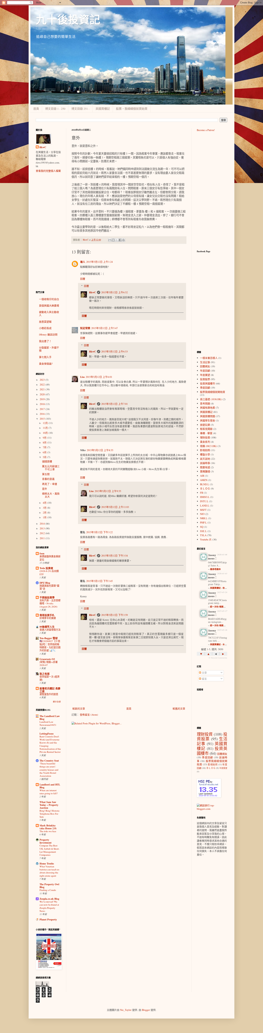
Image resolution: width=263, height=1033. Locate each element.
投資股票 (205, 379)
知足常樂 (85, 328)
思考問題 (205, 403)
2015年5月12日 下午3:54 (114, 555)
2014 (42, 523)
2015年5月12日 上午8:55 (100, 450)
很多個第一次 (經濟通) (49, 678)
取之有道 (45, 674)
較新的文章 (78, 708)
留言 (204, 678)
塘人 (82, 262)
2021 (42, 389)
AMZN (203, 480)
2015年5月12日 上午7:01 (114, 404)
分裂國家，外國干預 (49, 349)
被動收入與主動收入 (49, 313)
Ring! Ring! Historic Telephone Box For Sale (50, 814)
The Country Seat (49, 760)
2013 (42, 528)
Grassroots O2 (47, 659)
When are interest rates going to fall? (49, 792)
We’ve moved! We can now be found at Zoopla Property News (49, 906)
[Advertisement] (48, 231)
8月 (45, 442)
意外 (44, 488)
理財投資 (205, 437)
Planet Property (48, 919)
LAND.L (204, 505)
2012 (42, 533)
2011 (42, 538)
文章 (204, 672)
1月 (45, 517)
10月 (45, 432)
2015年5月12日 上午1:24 (99, 261)
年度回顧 (205, 370)
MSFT (203, 509)
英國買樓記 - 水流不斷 (220, 644)
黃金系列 (205, 441)
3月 (45, 507)
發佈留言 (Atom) (89, 714)
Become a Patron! (206, 130)
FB (201, 492)
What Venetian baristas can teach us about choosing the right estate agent (49, 871)
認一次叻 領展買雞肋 (220, 606)
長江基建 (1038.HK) (211, 399)
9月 (45, 437)
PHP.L (203, 522)
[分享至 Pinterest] (123, 240)
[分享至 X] (116, 240)
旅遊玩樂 (205, 424)
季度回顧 (205, 387)
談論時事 (205, 463)
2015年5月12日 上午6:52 (114, 292)
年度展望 (205, 375)
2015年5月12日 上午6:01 (99, 377)
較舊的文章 (179, 708)
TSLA (203, 535)
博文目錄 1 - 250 (55, 108)
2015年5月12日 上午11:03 (115, 507)
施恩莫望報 (45, 321)
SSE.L (203, 531)
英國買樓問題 (207, 416)
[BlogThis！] (113, 240)
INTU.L (204, 501)
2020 (42, 394)
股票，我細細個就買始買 (131, 108)
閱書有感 (205, 467)
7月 (45, 447)
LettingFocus (46, 733)
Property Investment (46, 841)
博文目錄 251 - (80, 108)
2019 (42, 399)
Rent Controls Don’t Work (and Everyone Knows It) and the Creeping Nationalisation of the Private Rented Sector (50, 744)
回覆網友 (205, 366)
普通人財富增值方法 (50, 629)
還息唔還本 (215, 569)
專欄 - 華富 (206, 433)
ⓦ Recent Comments (217, 658)
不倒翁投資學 (47, 597)
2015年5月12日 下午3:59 (114, 615)
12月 (45, 423)
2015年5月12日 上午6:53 (114, 351)
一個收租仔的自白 (49, 299)
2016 (42, 414)
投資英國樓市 (207, 383)
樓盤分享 (205, 454)
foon (42, 553)
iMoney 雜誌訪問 (48, 334)
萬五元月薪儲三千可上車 (51, 467)
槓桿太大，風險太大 (51, 495)
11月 (45, 427)
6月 (45, 452)
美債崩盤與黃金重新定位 (50, 558)
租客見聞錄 (206, 429)
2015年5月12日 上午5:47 (104, 328)
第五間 (46, 474)
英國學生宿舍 (207, 420)
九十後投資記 (68, 20)
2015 (42, 418)
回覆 (82, 278)
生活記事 (205, 362)
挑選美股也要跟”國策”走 (49, 587)
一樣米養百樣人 (209, 358)
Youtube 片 (206, 539)
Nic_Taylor (126, 1010)
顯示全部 (57, 701)
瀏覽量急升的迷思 (49, 694)
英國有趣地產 (207, 407)
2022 (42, 384)
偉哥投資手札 (47, 615)
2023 (42, 379)
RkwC (92, 292)
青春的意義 (48, 479)
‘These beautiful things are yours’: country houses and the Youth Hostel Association (49, 769)
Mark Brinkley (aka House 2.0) (48, 827)
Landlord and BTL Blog (50, 786)
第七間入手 (45, 357)
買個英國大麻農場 (49, 305)
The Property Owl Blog (49, 885)
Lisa (82, 377)
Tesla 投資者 (46, 568)
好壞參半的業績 (48, 618)
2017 (42, 409)
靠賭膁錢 (205, 471)
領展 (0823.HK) (208, 446)
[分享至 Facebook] (120, 240)
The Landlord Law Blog (50, 717)
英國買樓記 (103, 108)
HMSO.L (205, 497)
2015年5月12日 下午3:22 (99, 532)
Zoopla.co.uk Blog (49, 899)
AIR (202, 475)
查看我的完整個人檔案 (48, 170)
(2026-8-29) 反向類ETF (49, 572)
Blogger (146, 1010)
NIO (202, 514)
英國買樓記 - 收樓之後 (220, 587)
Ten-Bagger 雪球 (49, 638)
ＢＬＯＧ (205, 488)
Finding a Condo (48, 890)
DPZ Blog (45, 583)
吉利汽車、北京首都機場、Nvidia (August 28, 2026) (50, 603)
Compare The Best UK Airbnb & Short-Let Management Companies (49, 850)
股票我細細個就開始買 (212, 392)
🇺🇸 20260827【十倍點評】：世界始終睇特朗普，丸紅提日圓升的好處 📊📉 (50, 645)
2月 (45, 512)
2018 (42, 404)
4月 (45, 502)
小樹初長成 (45, 328)
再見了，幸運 (49, 484)
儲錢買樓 (47, 461)
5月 (45, 457)
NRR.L (203, 518)
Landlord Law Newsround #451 (48, 723)
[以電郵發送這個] (110, 240)
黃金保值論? (46, 363)
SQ (201, 526)
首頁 (36, 108)
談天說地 (205, 458)
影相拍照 (205, 450)
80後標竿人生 (47, 627)
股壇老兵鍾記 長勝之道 (50, 689)
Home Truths (47, 863)
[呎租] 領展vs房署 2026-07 (49, 663)
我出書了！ (45, 341)
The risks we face (48, 831)
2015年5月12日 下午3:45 (99, 581)
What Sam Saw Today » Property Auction (49, 805)
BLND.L (204, 484)
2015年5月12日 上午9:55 (108, 491)
